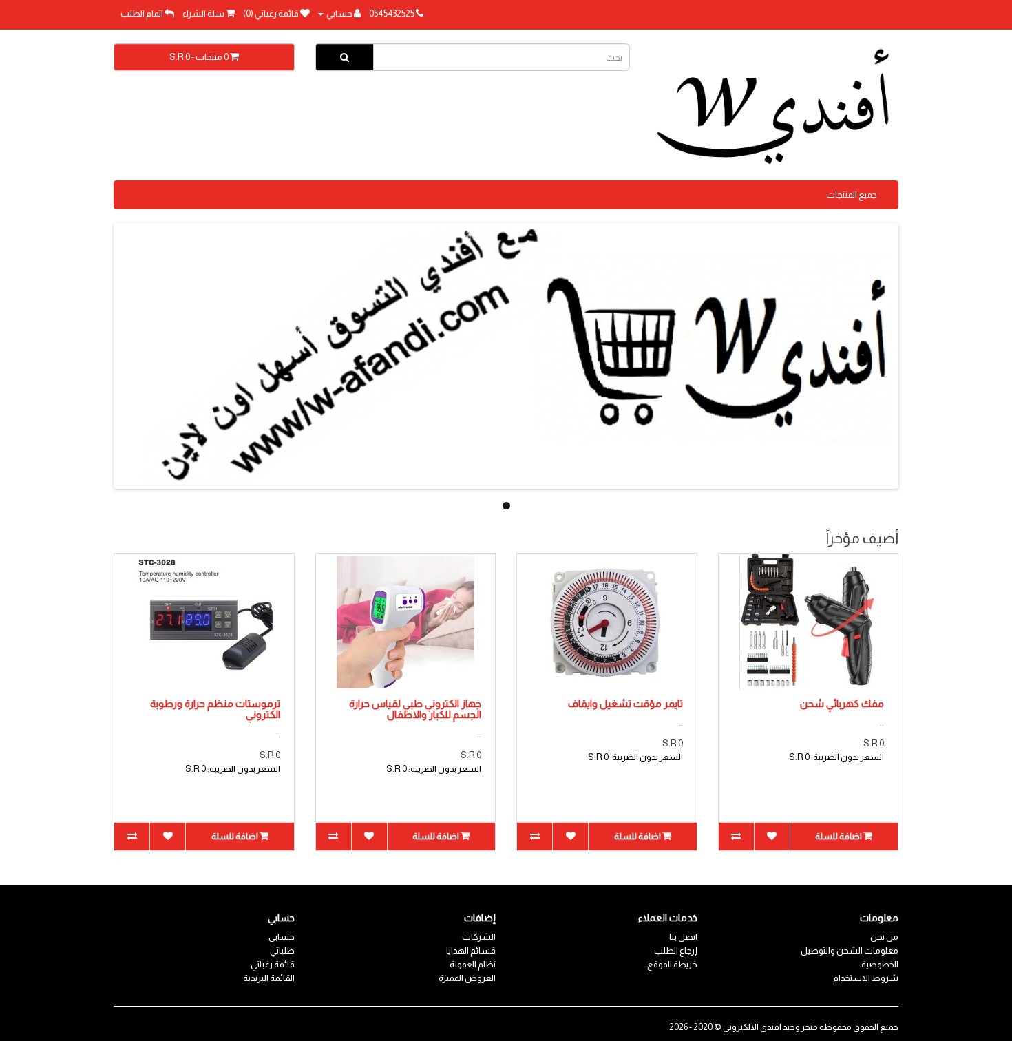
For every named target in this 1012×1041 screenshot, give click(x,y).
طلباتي (282, 950)
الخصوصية (879, 964)
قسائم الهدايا (471, 950)
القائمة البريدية (269, 978)
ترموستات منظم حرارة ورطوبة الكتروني (215, 709)
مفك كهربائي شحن (842, 703)
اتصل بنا (683, 937)
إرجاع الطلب (675, 950)
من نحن (884, 937)
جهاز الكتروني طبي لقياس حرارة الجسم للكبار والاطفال (415, 709)
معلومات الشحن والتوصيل (849, 950)
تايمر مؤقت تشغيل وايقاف (625, 703)
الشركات (479, 937)
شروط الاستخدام (865, 978)
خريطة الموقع (672, 964)
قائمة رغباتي (273, 964)
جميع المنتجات (851, 194)
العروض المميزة (467, 978)
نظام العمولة (473, 964)
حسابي (281, 937)
